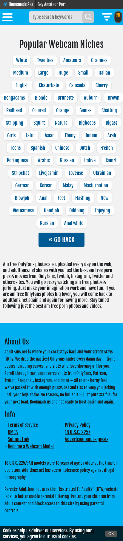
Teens (15, 148)
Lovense (76, 173)
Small (83, 73)
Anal (43, 198)
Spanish (38, 148)
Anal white (73, 223)
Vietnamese (23, 211)
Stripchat (20, 173)
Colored (39, 110)
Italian (104, 73)
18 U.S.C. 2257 (77, 432)
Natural (62, 123)
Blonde (41, 98)
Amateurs (72, 60)
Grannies (99, 60)
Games (85, 110)
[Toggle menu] (7, 18)
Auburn (91, 98)
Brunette (66, 98)
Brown (113, 98)
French (106, 148)
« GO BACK (61, 239)
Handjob (51, 211)
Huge (63, 73)
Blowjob (22, 198)
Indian (91, 135)
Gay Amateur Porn (52, 4)
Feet (61, 198)
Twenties (45, 60)
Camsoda (77, 85)
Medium (20, 73)
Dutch (84, 148)
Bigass (111, 123)
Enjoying (102, 211)
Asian (50, 135)
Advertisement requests (86, 439)
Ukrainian (102, 173)
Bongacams (14, 98)
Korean (46, 185)
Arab (111, 135)
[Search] (88, 17)
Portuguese (17, 160)
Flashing (82, 198)
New (104, 198)
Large (43, 73)
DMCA (13, 432)
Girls (11, 135)
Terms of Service (23, 425)
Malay (68, 185)
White (21, 60)
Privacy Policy (77, 425)
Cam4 (111, 160)
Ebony (70, 135)
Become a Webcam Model (31, 446)
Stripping (14, 123)
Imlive (90, 160)
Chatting (109, 110)
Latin (30, 135)
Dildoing (76, 211)
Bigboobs (87, 123)
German (22, 185)
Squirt (39, 123)
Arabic (44, 160)
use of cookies (63, 537)
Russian (67, 160)
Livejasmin (49, 173)
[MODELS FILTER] (107, 17)
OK (111, 533)
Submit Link (18, 439)
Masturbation (96, 185)
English (22, 85)
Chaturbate (49, 85)
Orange (62, 110)
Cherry (102, 85)
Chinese (62, 148)
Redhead (14, 110)
